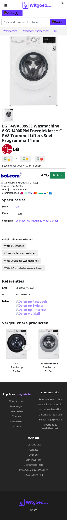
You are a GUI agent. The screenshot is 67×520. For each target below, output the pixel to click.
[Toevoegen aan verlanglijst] (40, 159)
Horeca (17, 426)
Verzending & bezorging (50, 404)
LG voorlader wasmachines (20, 253)
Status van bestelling (50, 409)
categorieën (23, 394)
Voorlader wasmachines (29, 220)
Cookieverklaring (33, 474)
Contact (33, 449)
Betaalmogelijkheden (50, 419)
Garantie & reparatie (50, 414)
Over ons (33, 454)
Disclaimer (42, 470)
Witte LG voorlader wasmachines (23, 268)
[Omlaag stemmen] (25, 159)
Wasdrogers (16, 406)
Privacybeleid (26, 470)
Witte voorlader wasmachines (21, 260)
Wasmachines (50, 220)
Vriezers (16, 416)
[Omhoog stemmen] (7, 159)
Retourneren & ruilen (50, 399)
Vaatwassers (17, 421)
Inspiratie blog (33, 444)
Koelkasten (17, 411)
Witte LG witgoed (14, 245)
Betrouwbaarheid (33, 464)
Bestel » (57, 175)
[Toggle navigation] (6, 5)
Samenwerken (33, 459)
